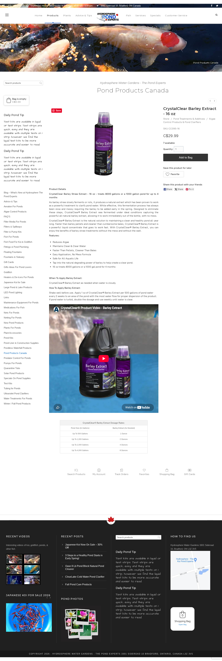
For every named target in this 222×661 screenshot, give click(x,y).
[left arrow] (47, 597)
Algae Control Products (15, 211)
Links (6, 297)
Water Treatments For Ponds (18, 398)
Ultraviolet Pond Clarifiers (16, 393)
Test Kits (8, 383)
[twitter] (217, 5)
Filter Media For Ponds (15, 221)
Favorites (144, 474)
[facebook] (211, 5)
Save (58, 110)
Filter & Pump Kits (13, 231)
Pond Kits (8, 338)
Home (38, 15)
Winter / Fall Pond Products (17, 403)
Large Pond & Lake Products (18, 287)
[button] (173, 174)
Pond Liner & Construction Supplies (21, 343)
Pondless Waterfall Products (18, 348)
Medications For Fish (14, 307)
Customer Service (176, 15)
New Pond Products (14, 322)
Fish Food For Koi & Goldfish (18, 242)
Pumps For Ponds (13, 363)
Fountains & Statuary (14, 257)
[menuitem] (210, 101)
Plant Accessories (13, 333)
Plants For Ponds (12, 327)
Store (166, 118)
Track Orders (121, 474)
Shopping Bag (166, 474)
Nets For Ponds (11, 312)
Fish (128, 15)
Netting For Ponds (13, 317)
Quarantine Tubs (12, 368)
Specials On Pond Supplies (17, 378)
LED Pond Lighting (13, 292)
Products (53, 15)
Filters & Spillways (13, 226)
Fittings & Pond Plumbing (16, 247)
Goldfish (8, 272)
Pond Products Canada (15, 353)
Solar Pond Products (14, 373)
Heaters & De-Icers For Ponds (19, 277)
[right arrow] (50, 597)
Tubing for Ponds (12, 388)
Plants (67, 15)
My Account (99, 474)
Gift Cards (189, 474)
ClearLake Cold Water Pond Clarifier (84, 576)
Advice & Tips (84, 15)
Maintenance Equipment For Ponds (21, 302)
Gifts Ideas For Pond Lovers (18, 267)
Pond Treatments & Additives (189, 118)
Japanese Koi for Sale (14, 282)
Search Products (76, 474)
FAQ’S (7, 216)
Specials (155, 15)
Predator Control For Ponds (17, 358)
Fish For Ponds (11, 236)
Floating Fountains (13, 252)
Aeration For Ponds (13, 206)
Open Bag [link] (183, 624)
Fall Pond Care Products (78, 584)
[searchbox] (23, 83)
